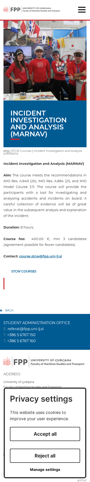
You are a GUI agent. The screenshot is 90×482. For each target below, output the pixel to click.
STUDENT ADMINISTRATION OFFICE (36, 323)
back (9, 310)
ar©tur (82, 480)
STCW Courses (21, 151)
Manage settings (45, 469)
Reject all (45, 456)
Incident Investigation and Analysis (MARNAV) (42, 152)
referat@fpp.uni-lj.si (26, 329)
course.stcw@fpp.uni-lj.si (40, 256)
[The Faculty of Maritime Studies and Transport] (31, 6)
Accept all (45, 434)
